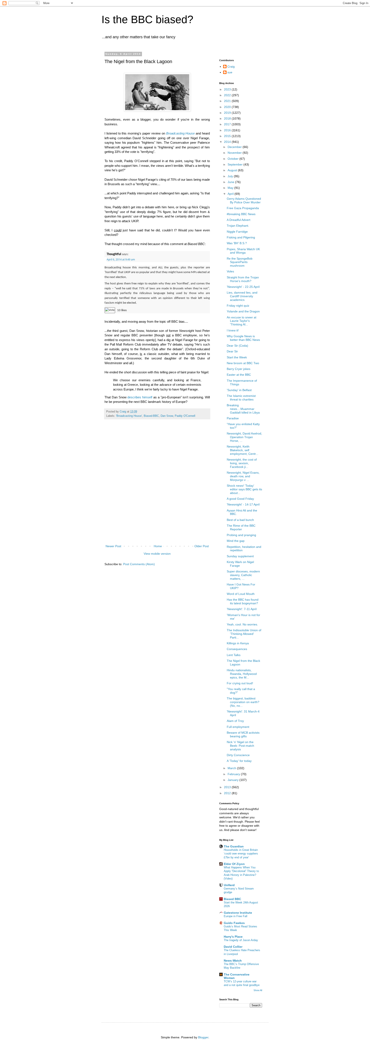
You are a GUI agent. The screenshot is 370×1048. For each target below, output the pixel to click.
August (233, 170)
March (232, 768)
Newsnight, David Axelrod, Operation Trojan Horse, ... (244, 437)
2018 (228, 118)
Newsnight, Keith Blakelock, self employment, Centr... (242, 450)
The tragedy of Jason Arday (241, 940)
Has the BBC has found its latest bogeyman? (242, 601)
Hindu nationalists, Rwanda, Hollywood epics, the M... (242, 673)
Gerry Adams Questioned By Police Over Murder (244, 200)
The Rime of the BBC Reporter (241, 527)
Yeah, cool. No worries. (242, 624)
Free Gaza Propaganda (243, 208)
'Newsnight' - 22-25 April (243, 286)
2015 (228, 136)
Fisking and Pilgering (241, 237)
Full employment (238, 727)
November (235, 152)
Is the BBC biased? (147, 19)
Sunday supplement (240, 556)
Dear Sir (232, 351)
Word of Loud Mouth (241, 594)
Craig (231, 66)
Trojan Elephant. (238, 225)
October (233, 158)
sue (229, 72)
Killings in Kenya (238, 643)
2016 (228, 130)
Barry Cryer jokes (238, 369)
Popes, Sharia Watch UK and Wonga (243, 250)
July (231, 176)
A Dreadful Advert (238, 220)
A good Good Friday (240, 498)
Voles (230, 271)
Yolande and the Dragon (243, 311)
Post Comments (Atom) (139, 564)
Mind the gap (236, 540)
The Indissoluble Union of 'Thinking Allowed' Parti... (244, 633)
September (235, 164)
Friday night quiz (238, 305)
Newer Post (113, 546)
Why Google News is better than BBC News (243, 337)
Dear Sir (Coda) (237, 345)
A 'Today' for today (239, 761)
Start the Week (237, 357)
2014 (228, 141)
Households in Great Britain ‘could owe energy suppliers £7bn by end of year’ (241, 853)
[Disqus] (157, 486)
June (231, 182)
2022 (228, 95)
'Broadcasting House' (129, 415)
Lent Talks (233, 655)
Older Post (201, 546)
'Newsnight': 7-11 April (242, 609)
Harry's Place (233, 936)
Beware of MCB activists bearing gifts (243, 734)
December (235, 147)
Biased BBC (232, 899)
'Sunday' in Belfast (239, 390)
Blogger (203, 1037)
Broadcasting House (180, 133)
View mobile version (157, 553)
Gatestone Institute (238, 912)
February (234, 774)
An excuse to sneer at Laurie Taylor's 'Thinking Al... (241, 321)
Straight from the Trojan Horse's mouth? (243, 279)
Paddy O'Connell (185, 415)
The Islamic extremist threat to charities (241, 397)
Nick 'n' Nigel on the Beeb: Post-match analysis (240, 745)
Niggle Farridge (237, 231)
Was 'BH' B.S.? (237, 243)
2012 (228, 793)
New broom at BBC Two (243, 363)
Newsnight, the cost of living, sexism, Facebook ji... (242, 463)
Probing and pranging (241, 535)
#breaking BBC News (241, 214)
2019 (228, 112)
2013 (228, 787)
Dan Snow (167, 415)
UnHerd (229, 885)
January (233, 780)
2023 (228, 89)
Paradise (233, 418)
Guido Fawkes (234, 923)
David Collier (233, 946)
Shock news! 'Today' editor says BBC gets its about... (244, 489)
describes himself (139, 397)
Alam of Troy (235, 721)
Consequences (237, 649)
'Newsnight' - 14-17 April (243, 504)
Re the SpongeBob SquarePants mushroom (239, 262)
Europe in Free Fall (235, 916)
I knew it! (233, 330)
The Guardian (234, 846)
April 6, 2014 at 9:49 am (121, 259)
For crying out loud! (240, 683)
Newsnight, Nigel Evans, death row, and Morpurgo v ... (243, 476)
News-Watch (233, 960)
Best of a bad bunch (240, 520)
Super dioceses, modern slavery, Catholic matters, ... (243, 575)
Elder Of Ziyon (234, 864)
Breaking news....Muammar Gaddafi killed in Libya (243, 409)
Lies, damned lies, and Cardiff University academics (242, 296)
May (231, 187)
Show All (258, 990)
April (231, 193)
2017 (228, 124)
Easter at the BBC (239, 374)
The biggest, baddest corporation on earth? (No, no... (243, 702)
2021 (228, 101)
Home (158, 546)
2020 (228, 107)
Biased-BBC (151, 415)
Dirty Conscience (238, 755)
